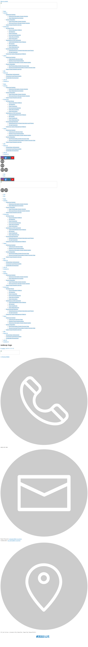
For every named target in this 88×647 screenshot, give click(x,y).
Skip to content (4, 1)
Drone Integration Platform (15, 30)
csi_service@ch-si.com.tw (14, 540)
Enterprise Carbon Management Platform (16, 54)
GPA (4, 71)
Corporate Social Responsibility (13, 76)
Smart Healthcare (13, 45)
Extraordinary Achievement (12, 74)
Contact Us (6, 81)
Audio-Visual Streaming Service (14, 25)
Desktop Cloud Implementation (16, 60)
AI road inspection (13, 52)
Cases (4, 55)
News (4, 11)
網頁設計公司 (42, 636)
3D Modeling (12, 31)
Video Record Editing (14, 36)
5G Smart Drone (10, 28)
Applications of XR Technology (13, 40)
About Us (5, 72)
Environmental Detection (15, 35)
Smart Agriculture (13, 38)
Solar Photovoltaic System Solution (17, 21)
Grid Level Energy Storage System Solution (19, 23)
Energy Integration (10, 19)
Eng (4, 175)
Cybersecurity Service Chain (16, 59)
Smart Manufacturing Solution (16, 18)
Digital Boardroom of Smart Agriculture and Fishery (21, 50)
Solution (5, 13)
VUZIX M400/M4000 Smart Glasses (17, 42)
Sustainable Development (12, 78)
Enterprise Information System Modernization (20, 62)
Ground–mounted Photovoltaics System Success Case (22, 67)
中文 (4, 174)
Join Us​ (5, 79)
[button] (44, 170)
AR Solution (12, 43)
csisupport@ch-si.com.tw (15, 539)
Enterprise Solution (10, 14)
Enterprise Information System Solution (18, 16)
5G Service (6, 26)
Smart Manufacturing (14, 47)
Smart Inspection (13, 33)
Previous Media (5, 356)
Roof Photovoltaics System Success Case (19, 66)
